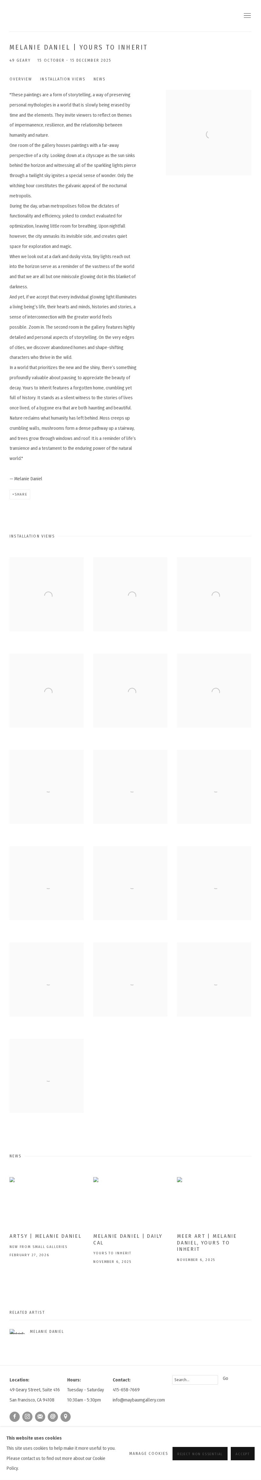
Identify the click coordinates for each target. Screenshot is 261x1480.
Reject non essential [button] (200, 1453)
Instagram (27, 1417)
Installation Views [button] (63, 79)
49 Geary (20, 60)
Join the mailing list (40, 1417)
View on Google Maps (65, 1417)
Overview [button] (21, 79)
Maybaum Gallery (54, 16)
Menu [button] (246, 16)
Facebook (15, 1417)
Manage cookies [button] (149, 1453)
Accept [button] (243, 1453)
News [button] (100, 79)
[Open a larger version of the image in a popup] (47, 594)
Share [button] (21, 494)
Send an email (53, 1417)
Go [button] (225, 1378)
